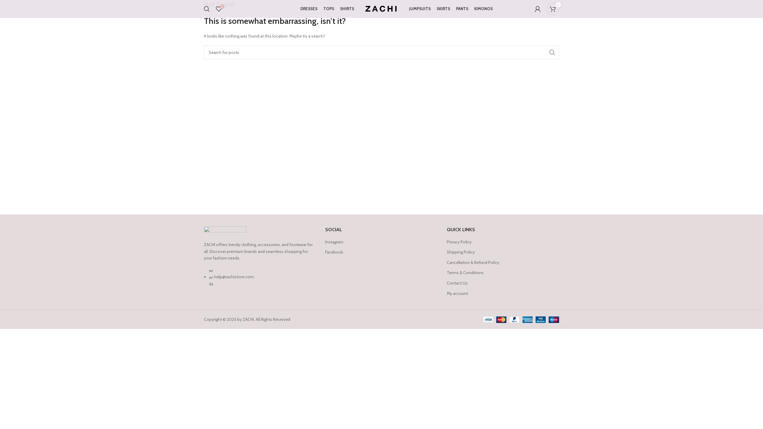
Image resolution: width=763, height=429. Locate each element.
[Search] (207, 9)
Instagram (334, 242)
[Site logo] (381, 8)
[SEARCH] (552, 52)
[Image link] (225, 230)
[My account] (538, 9)
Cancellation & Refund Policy (473, 262)
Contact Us (457, 283)
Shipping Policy (461, 252)
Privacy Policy (459, 242)
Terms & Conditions (465, 272)
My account (457, 293)
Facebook (334, 252)
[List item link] (260, 280)
